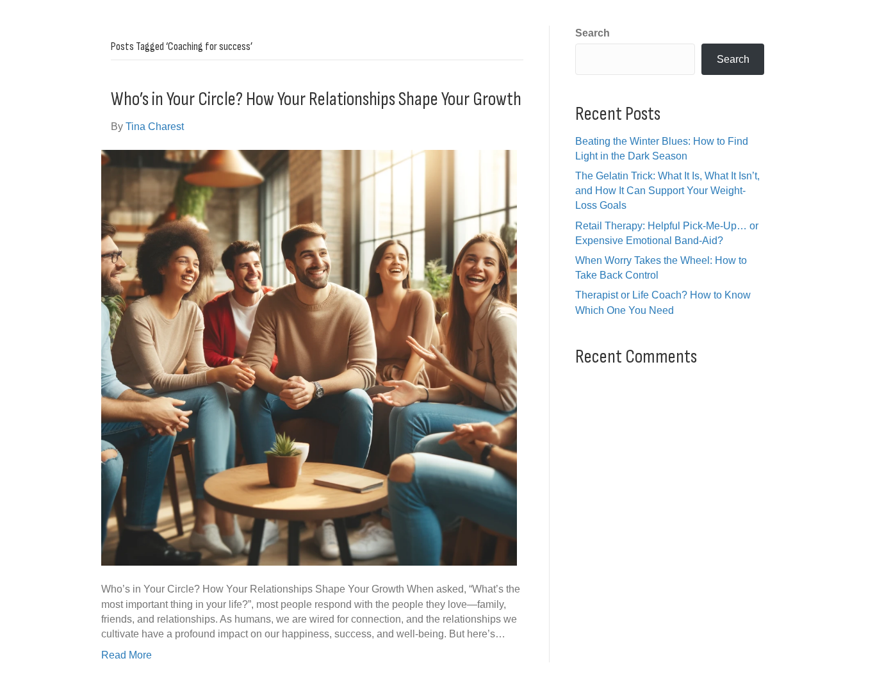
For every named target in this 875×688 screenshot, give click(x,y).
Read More (126, 655)
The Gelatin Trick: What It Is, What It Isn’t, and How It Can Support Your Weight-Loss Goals (667, 190)
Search (592, 33)
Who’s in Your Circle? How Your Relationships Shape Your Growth (316, 99)
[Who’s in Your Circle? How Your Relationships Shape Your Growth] (309, 357)
